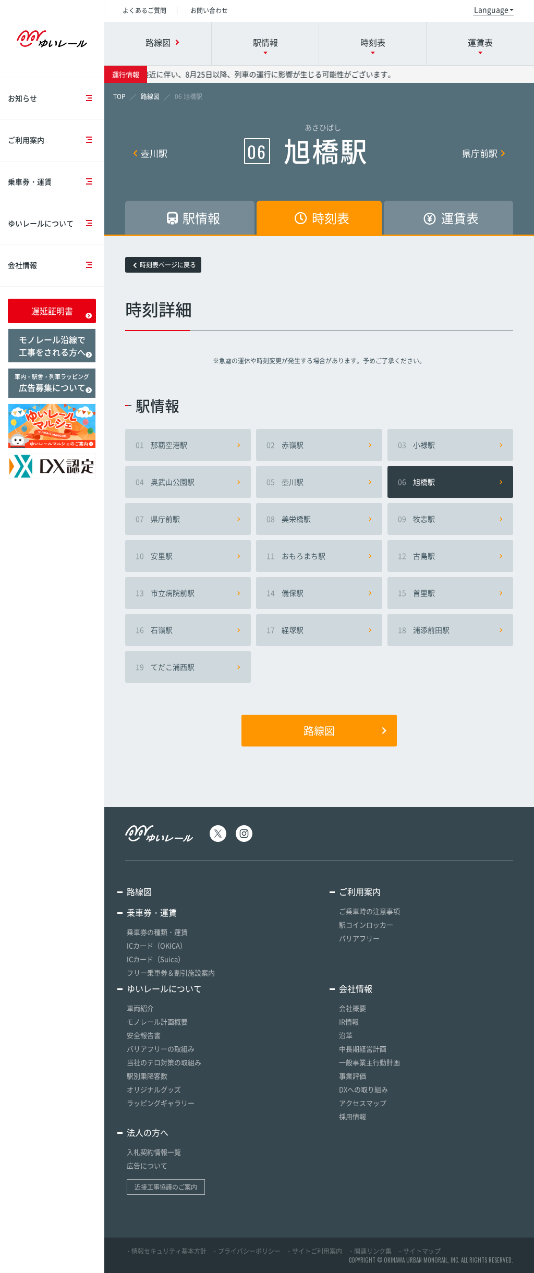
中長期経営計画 (362, 1049)
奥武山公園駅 (165, 481)
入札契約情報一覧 (154, 1152)
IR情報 (349, 1021)
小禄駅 (416, 444)
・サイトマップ (419, 1251)
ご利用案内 (26, 139)
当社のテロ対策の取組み (164, 1062)
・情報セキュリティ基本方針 (166, 1251)
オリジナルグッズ (154, 1089)
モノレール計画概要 (157, 1021)
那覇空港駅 (161, 444)
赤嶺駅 (285, 444)
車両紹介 (140, 1008)
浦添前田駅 (424, 630)
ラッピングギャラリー (161, 1103)
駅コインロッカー (366, 924)
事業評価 (352, 1076)
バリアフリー (359, 938)
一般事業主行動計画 (369, 1062)
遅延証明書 (52, 310)
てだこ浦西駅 (165, 667)
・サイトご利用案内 (314, 1251)
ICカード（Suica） (156, 959)
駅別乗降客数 (147, 1076)
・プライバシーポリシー (246, 1251)
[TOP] (119, 96)
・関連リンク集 (370, 1251)
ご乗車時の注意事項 (369, 911)
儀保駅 (285, 592)
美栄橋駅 (288, 518)
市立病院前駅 (165, 592)
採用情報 (352, 1116)
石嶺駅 (154, 630)
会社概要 (352, 1008)
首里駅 (416, 592)
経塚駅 (285, 630)
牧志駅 (416, 518)
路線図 (319, 730)
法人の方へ (147, 1132)
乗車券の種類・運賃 (157, 932)
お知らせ (22, 98)
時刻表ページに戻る (168, 265)
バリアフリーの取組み (161, 1049)
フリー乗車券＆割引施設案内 (171, 972)
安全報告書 (144, 1035)
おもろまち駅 (295, 555)
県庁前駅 (479, 153)
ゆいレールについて (41, 223)
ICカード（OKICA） (157, 945)
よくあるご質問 (144, 10)
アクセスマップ (362, 1103)
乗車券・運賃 (30, 181)
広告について (147, 1165)
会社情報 (22, 265)
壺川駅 (154, 153)
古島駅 (416, 555)
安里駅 (154, 555)
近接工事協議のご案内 (166, 1187)
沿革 (346, 1035)
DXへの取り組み (363, 1089)
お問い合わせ (209, 10)
